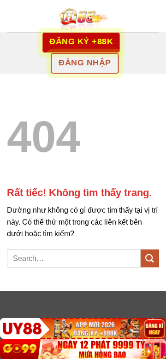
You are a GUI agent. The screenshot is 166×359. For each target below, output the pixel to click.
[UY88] (83, 328)
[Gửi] (150, 258)
